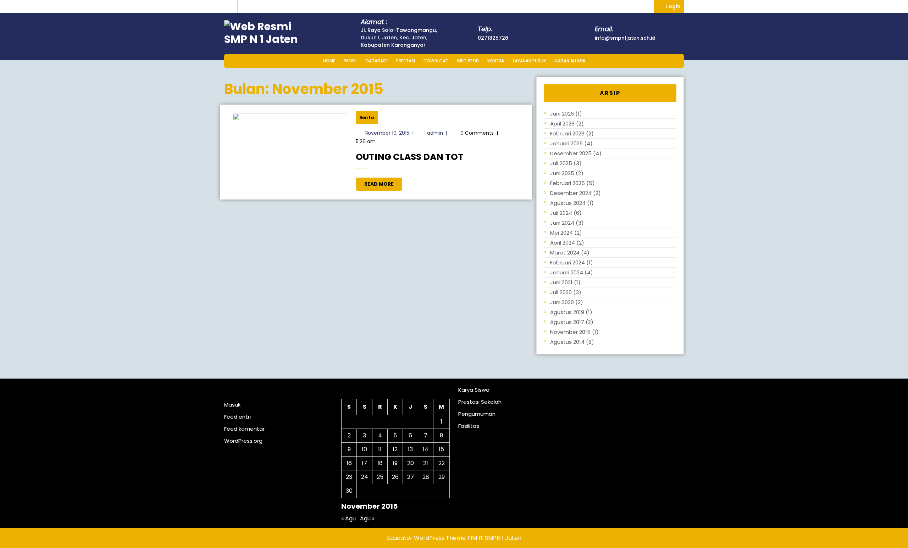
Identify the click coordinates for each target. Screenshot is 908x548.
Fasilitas (468, 426)
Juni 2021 (561, 282)
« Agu (348, 518)
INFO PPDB (468, 61)
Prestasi (405, 61)
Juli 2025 (561, 163)
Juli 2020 (561, 292)
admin (435, 132)
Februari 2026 (567, 133)
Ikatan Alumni (569, 61)
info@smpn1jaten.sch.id (625, 37)
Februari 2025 (567, 183)
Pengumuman (476, 414)
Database (377, 61)
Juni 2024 (562, 223)
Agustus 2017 (567, 322)
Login (675, 5)
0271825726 (493, 37)
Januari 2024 (566, 272)
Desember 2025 (571, 153)
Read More (383, 183)
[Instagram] (231, 6)
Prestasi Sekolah (480, 402)
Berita (366, 117)
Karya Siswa (473, 389)
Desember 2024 (571, 193)
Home (329, 61)
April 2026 (562, 123)
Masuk (232, 404)
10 (364, 449)
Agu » (367, 518)
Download (436, 61)
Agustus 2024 (568, 203)
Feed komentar (244, 428)
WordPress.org (243, 440)
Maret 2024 (565, 252)
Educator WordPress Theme (426, 538)
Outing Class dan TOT (410, 157)
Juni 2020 (562, 302)
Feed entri (237, 416)
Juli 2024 (561, 213)
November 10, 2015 (387, 132)
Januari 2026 (566, 143)
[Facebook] (245, 6)
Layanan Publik (529, 61)
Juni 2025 (562, 173)
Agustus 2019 (567, 312)
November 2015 (570, 332)
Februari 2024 (567, 262)
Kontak (495, 61)
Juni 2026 (562, 113)
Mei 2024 (561, 232)
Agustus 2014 (567, 342)
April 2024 (562, 242)
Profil (350, 61)
